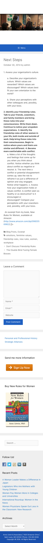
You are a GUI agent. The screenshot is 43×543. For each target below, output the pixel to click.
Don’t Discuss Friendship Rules (21, 246)
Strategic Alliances (14, 342)
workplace (8, 242)
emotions (10, 235)
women (33, 239)
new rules (24, 239)
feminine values (23, 235)
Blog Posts (11, 232)
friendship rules (11, 239)
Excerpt (21, 232)
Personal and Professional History (21, 338)
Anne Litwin (20, 34)
